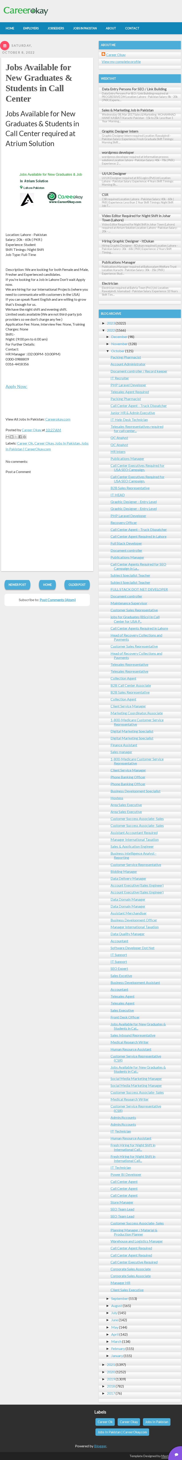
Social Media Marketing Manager (136, 1078)
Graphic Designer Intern (120, 131)
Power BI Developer (126, 1174)
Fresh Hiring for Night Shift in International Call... (133, 1147)
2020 (111, 1372)
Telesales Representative (129, 664)
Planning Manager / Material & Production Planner (134, 1232)
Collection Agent (123, 678)
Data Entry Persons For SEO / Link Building (134, 89)
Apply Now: (16, 386)
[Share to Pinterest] (24, 437)
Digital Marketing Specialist (132, 731)
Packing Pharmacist (126, 357)
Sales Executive (122, 1010)
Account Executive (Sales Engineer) (137, 885)
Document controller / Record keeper (139, 371)
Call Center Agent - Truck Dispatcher (139, 405)
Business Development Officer (134, 920)
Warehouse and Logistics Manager (137, 1241)
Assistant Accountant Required (134, 832)
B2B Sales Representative (130, 488)
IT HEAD (118, 495)
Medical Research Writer (130, 1042)
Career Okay (44, 443)
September (119, 1298)
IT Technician (121, 1131)
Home (47, 584)
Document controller (126, 550)
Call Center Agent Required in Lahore (138, 536)
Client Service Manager (128, 706)
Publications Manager (119, 262)
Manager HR (120, 1283)
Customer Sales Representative (134, 610)
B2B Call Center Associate (131, 685)
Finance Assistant (124, 745)
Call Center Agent (124, 1181)
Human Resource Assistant (131, 1049)
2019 (111, 1379)
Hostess (117, 798)
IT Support (119, 955)
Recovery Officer (124, 522)
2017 (111, 1393)
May (114, 1327)
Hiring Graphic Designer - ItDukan (128, 241)
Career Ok (25, 443)
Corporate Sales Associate (131, 1269)
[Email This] (7, 437)
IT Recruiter (120, 378)
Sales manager (121, 752)
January (117, 1355)
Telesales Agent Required (130, 392)
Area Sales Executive (126, 805)
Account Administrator (128, 364)
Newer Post (17, 584)
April (115, 1334)
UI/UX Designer (114, 173)
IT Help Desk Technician (129, 419)
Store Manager (122, 1202)
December (119, 336)
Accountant (119, 941)
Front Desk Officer (125, 1017)
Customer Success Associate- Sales (137, 818)
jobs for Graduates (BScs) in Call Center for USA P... (135, 619)
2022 (111, 330)
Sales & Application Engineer (132, 846)
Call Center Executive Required (134, 1262)
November (119, 344)
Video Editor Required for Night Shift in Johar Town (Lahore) (136, 217)
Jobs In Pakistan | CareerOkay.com (122, 1432)
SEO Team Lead (122, 1209)
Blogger (100, 1446)
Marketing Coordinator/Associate (137, 713)
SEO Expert (119, 968)
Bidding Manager (124, 871)
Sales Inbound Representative (133, 1035)
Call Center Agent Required (131, 1248)
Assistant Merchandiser (129, 913)
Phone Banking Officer (128, 777)
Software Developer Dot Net (132, 948)
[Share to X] (16, 437)
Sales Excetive (121, 975)
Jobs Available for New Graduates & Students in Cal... (138, 1026)
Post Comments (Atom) (58, 600)
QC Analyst (119, 437)
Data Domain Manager (128, 899)
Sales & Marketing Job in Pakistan (128, 110)
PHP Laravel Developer (128, 385)
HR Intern (118, 451)
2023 (111, 323)
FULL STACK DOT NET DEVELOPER (139, 589)
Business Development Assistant (135, 982)
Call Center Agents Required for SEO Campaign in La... (138, 566)
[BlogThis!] (12, 437)
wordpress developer (118, 152)
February (118, 1348)
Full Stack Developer (126, 543)
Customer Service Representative (136, 864)
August (116, 1305)
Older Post (77, 584)
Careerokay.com (57, 419)
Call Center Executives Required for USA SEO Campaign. (137, 467)
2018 (111, 1386)
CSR (105, 194)
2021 (111, 1364)
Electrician (110, 283)
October (118, 351)
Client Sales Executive (127, 1290)
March (116, 1341)
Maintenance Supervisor (129, 603)
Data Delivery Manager (128, 878)
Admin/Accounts (123, 1117)
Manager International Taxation (135, 839)
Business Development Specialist (135, 791)
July (114, 1313)
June (114, 1320)
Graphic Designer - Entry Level (134, 501)
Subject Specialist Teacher (130, 575)
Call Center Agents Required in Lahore (139, 628)
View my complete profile (121, 61)
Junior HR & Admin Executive (133, 413)
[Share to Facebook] (20, 437)
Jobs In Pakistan (67, 443)
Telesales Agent (123, 996)
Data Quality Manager (128, 934)
